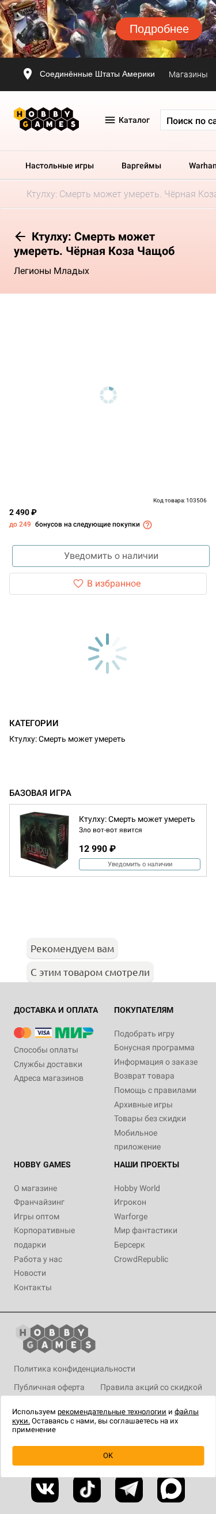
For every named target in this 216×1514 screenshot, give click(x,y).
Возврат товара (144, 1075)
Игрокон (130, 1202)
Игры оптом (36, 1216)
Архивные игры (143, 1104)
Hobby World (137, 1188)
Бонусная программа (154, 1047)
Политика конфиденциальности (74, 1368)
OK (108, 1455)
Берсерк (129, 1244)
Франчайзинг (39, 1202)
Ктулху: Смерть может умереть (67, 738)
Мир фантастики (145, 1230)
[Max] (171, 1488)
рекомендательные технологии (112, 1411)
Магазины (188, 74)
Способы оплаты (46, 1049)
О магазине (35, 1188)
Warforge (130, 1216)
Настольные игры (59, 165)
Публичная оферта (49, 1387)
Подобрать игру (144, 1033)
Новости (30, 1273)
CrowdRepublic (141, 1259)
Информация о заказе (156, 1061)
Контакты (33, 1287)
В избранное (114, 583)
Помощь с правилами (155, 1090)
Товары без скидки (150, 1118)
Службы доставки (48, 1064)
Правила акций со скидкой (151, 1387)
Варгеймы (141, 165)
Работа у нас (38, 1259)
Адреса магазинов (49, 1078)
